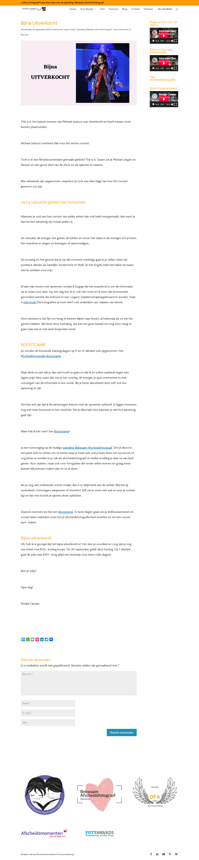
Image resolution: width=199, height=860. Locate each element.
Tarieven (113, 9)
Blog (124, 9)
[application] (164, 36)
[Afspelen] (153, 40)
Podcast (148, 9)
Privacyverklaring (65, 854)
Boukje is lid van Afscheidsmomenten (38, 854)
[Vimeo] (176, 854)
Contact (135, 9)
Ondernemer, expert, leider (63, 29)
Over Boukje (86, 9)
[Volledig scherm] (175, 40)
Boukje (28, 29)
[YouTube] (163, 854)
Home (73, 9)
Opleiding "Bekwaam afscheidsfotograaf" (94, 29)
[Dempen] (172, 40)
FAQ (102, 9)
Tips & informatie (120, 29)
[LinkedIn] (157, 854)
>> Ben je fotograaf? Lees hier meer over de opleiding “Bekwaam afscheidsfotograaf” (62, 3)
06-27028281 (164, 9)
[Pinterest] (170, 854)
